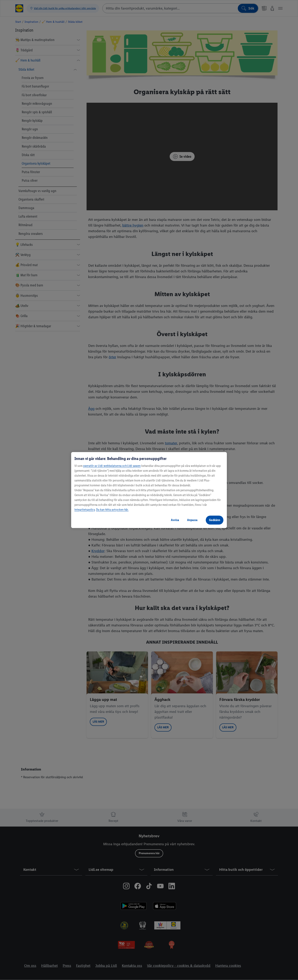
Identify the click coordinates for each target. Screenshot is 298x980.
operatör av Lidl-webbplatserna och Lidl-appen (112, 466)
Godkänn (214, 520)
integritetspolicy (84, 510)
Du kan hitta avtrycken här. (112, 510)
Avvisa (175, 520)
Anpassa (192, 520)
